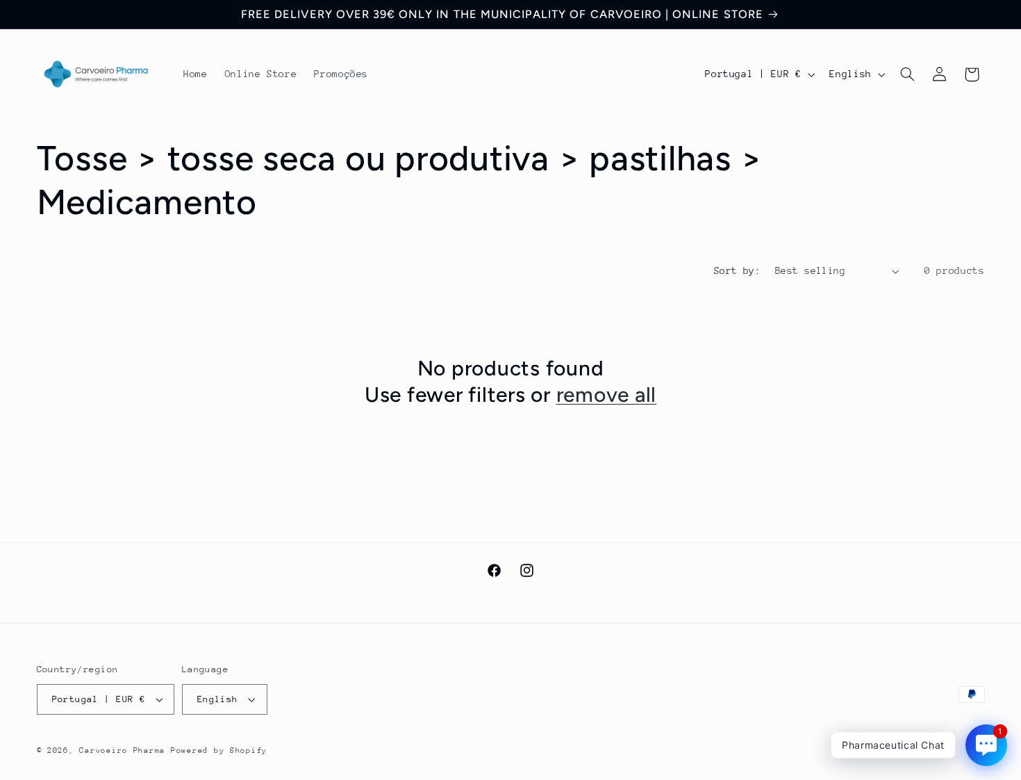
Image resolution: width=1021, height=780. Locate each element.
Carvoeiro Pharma (122, 750)
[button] (907, 74)
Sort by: (737, 270)
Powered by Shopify (219, 750)
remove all (606, 394)
